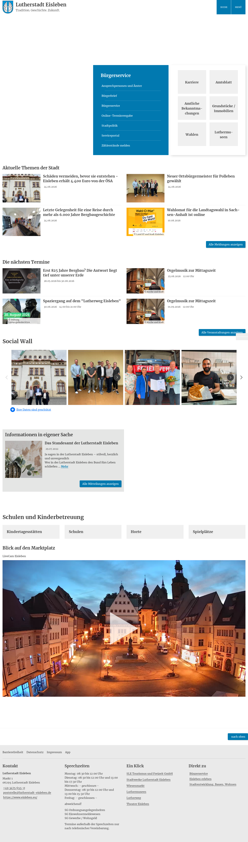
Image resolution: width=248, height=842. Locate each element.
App (67, 752)
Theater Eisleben (138, 804)
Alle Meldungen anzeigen (226, 244)
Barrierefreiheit (13, 752)
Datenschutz (35, 752)
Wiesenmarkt (136, 785)
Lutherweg (134, 798)
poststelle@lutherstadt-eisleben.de (27, 792)
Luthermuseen (136, 791)
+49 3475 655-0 (14, 788)
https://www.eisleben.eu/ (20, 797)
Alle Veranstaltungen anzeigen (222, 332)
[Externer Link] (242, 334)
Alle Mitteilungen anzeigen (100, 483)
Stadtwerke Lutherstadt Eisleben (149, 779)
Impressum (54, 752)
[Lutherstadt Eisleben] (31, 785)
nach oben (238, 736)
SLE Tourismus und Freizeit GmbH (150, 773)
